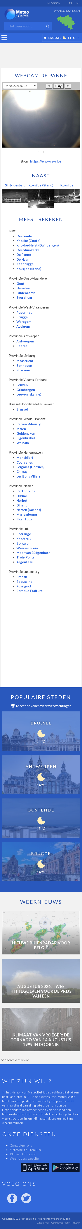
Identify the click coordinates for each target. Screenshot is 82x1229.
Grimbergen (25, 390)
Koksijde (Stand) (40, 185)
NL (78, 3)
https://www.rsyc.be (45, 161)
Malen (21, 429)
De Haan (22, 259)
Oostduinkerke (28, 250)
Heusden (23, 288)
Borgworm (24, 543)
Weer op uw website (24, 1158)
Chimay (22, 471)
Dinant (21, 505)
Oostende (24, 236)
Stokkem (23, 370)
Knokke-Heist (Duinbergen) (37, 245)
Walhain (22, 443)
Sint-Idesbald (15, 185)
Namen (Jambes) (28, 510)
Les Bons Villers (28, 476)
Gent (20, 283)
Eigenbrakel (25, 438)
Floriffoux (24, 519)
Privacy (75, 1222)
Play (58, 86)
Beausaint (24, 581)
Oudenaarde (26, 293)
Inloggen (53, 3)
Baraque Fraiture (29, 591)
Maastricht (24, 361)
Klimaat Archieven (23, 1154)
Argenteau (24, 562)
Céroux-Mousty (28, 424)
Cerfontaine (25, 491)
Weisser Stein (27, 548)
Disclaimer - (44, 1222)
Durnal (21, 496)
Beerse (21, 346)
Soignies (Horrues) (30, 467)
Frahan (21, 577)
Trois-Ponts (25, 557)
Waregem (23, 322)
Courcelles (24, 462)
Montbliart (24, 457)
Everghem (24, 297)
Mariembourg (26, 514)
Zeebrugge (25, 264)
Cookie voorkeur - (61, 1222)
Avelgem (23, 326)
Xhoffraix (23, 539)
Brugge (22, 317)
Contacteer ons (21, 1145)
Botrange (23, 534)
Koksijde (66, 185)
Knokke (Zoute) (28, 241)
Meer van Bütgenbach (33, 553)
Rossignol (23, 586)
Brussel (22, 409)
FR (70, 3)
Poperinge (24, 312)
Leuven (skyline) (28, 394)
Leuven (22, 385)
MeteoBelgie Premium (25, 1150)
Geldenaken (25, 433)
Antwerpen (25, 341)
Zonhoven (24, 365)
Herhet (22, 500)
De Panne (23, 255)
